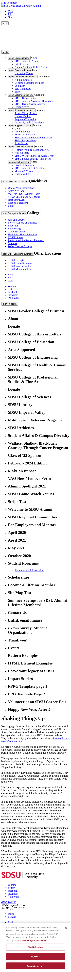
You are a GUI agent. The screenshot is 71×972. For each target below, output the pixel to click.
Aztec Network (16, 191)
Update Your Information (21, 188)
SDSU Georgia (16, 260)
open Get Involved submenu (22, 76)
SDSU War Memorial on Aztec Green (34, 155)
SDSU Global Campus (20, 263)
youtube (12, 286)
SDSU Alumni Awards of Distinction (34, 101)
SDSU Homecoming (25, 98)
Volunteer (20, 85)
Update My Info (23, 116)
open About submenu (19, 162)
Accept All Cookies (35, 966)
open (5, 23)
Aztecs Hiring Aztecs (26, 113)
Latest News (21, 64)
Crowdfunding (22, 131)
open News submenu (19, 58)
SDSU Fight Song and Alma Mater (33, 158)
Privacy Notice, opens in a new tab (31, 940)
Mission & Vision (24, 171)
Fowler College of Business (22, 222)
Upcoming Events (24, 73)
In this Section (10, 304)
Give (10, 17)
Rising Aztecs (22, 107)
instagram (13, 295)
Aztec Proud (21, 143)
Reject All (35, 956)
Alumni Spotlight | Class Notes (31, 67)
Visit (10, 11)
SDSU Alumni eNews (26, 61)
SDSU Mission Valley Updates (24, 196)
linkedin (14, 297)
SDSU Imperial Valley (19, 266)
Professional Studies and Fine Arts (26, 240)
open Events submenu (20, 70)
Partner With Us (23, 174)
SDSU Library (15, 237)
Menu (5, 52)
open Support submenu (20, 125)
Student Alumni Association (29, 570)
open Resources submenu (21, 110)
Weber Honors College (20, 246)
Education (13, 225)
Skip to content (9, 2)
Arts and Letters (16, 219)
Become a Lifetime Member (29, 82)
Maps (11, 913)
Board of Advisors (24, 165)
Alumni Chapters (23, 79)
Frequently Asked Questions (29, 122)
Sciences (12, 243)
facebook (13, 292)
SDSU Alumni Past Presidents (30, 168)
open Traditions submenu (21, 146)
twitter (11, 289)
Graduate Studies (17, 231)
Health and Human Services (22, 234)
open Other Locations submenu (18, 254)
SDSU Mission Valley (19, 269)
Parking (12, 916)
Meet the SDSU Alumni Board (24, 193)
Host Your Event (16, 199)
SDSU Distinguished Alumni (30, 104)
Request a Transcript (25, 119)
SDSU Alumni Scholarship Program (33, 137)
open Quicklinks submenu (15, 181)
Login (11, 205)
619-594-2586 (8, 902)
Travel (18, 91)
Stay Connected (23, 88)
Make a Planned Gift (25, 134)
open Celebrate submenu (21, 95)
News (34, 57)
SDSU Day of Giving (26, 140)
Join (10, 14)
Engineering (14, 228)
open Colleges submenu (14, 213)
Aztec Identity (22, 152)
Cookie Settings (35, 947)
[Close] (65, 928)
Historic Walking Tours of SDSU (32, 149)
